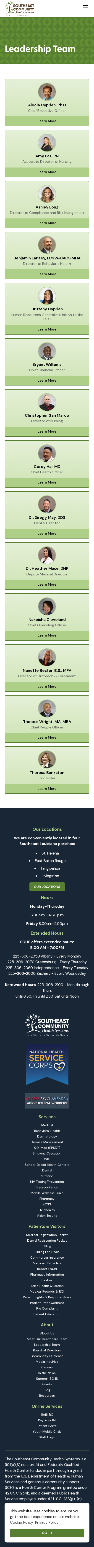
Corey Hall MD (47, 466)
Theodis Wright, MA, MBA (47, 721)
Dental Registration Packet (47, 1240)
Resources (47, 1396)
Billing (47, 1246)
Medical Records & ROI (47, 1291)
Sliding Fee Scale (47, 1252)
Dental (47, 1170)
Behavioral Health (47, 1131)
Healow (47, 1280)
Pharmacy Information (47, 1274)
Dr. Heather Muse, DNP (47, 568)
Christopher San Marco (47, 415)
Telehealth (47, 1210)
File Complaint (47, 1308)
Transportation (47, 1187)
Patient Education (47, 1314)
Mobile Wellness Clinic (47, 1193)
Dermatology (47, 1136)
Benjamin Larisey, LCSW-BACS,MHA (47, 258)
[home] (19, 8)
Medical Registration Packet (47, 1235)
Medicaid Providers (47, 1263)
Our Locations (47, 886)
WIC (47, 1159)
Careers (47, 1367)
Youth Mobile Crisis (47, 1432)
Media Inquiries (47, 1362)
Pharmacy (47, 1199)
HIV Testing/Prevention (47, 1182)
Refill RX (47, 1415)
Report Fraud (47, 1269)
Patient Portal (47, 1426)
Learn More (47, 121)
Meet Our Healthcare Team (47, 1339)
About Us (47, 1333)
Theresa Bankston (47, 772)
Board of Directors (47, 1350)
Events (47, 1384)
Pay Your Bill (47, 1420)
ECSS (47, 1204)
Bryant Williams (47, 364)
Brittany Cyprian (47, 309)
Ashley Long (47, 207)
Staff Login (47, 1437)
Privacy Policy (46, 1522)
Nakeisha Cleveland (47, 619)
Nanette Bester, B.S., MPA (47, 670)
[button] (84, 6)
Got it (47, 1533)
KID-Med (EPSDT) (47, 1148)
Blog (47, 1390)
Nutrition (47, 1176)
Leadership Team (47, 1345)
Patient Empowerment (47, 1303)
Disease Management (47, 1142)
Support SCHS (47, 1379)
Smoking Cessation (47, 1153)
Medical (47, 1125)
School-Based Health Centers (47, 1165)
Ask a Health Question (47, 1286)
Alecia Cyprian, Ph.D (47, 105)
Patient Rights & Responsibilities (47, 1297)
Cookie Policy (21, 1522)
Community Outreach (47, 1356)
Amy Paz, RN (47, 156)
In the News (47, 1373)
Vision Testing (47, 1216)
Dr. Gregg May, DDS (47, 517)
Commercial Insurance (47, 1257)
